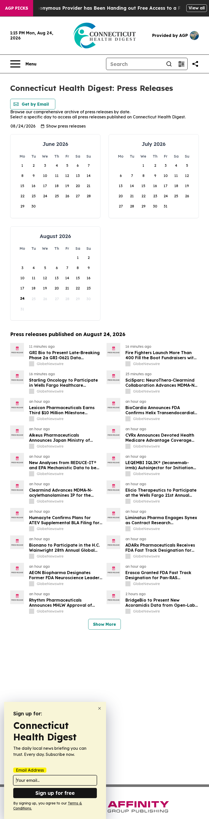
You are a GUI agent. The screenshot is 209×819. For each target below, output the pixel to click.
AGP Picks (16, 8)
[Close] (99, 708)
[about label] (31, 363)
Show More (104, 624)
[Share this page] (195, 64)
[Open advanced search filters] (181, 64)
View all (197, 7)
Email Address (30, 770)
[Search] (169, 64)
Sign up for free (55, 793)
